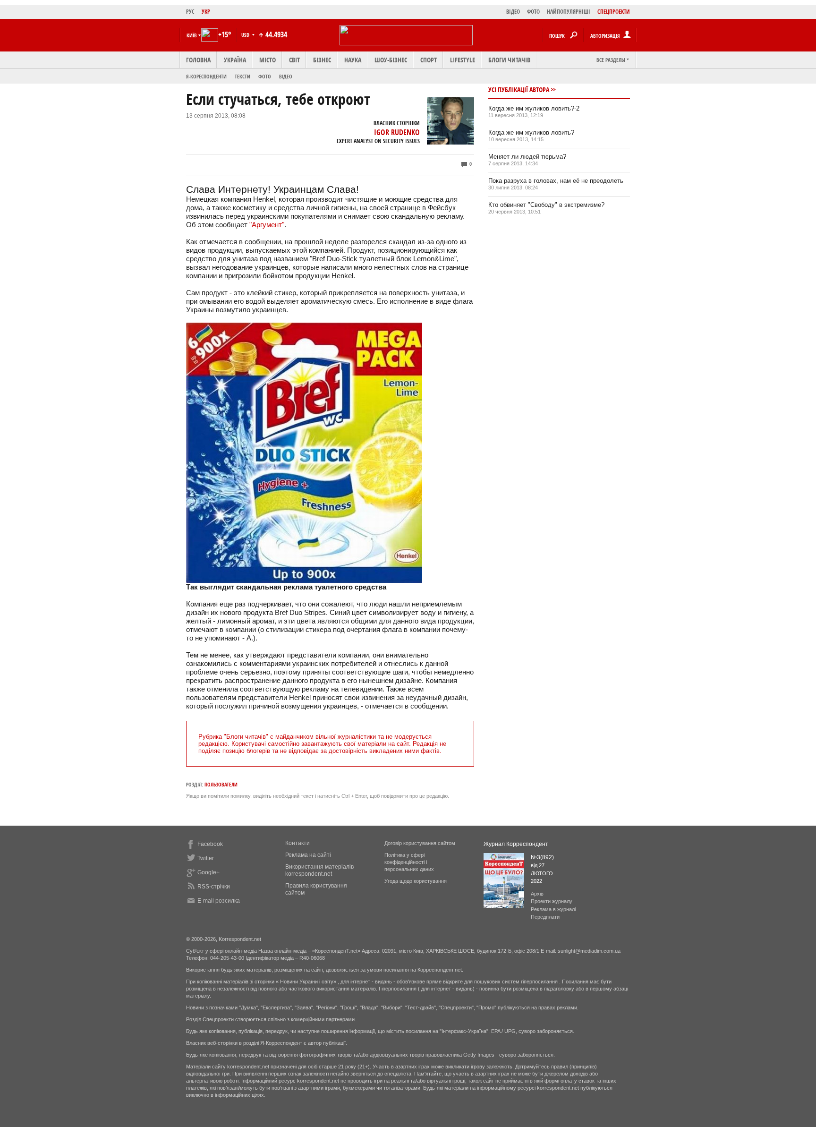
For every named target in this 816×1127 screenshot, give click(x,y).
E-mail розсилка (218, 900)
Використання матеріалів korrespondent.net (319, 870)
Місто (267, 59)
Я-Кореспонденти (206, 76)
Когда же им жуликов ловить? (531, 132)
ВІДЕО (513, 12)
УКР (206, 12)
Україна (235, 59)
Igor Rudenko (397, 132)
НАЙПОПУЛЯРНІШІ (568, 12)
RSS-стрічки (213, 886)
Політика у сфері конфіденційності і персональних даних (409, 862)
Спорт (428, 59)
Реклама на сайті (308, 855)
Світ (294, 59)
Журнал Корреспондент (516, 844)
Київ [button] (192, 35)
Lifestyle (462, 59)
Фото (264, 76)
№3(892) (542, 857)
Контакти (297, 843)
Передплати (545, 917)
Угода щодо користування (415, 881)
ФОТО (533, 12)
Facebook (210, 844)
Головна (198, 59)
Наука (352, 59)
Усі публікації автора (518, 89)
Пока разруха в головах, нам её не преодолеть (555, 180)
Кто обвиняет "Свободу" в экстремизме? (546, 204)
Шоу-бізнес (390, 59)
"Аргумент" (266, 225)
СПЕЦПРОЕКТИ (613, 12)
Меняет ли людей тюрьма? (527, 156)
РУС (190, 12)
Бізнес (322, 59)
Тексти (242, 76)
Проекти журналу (551, 901)
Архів (537, 893)
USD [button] (246, 34)
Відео (285, 76)
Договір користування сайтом (419, 843)
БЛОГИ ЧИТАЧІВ (509, 59)
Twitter (205, 858)
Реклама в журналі (553, 909)
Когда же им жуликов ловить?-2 (533, 108)
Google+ (208, 872)
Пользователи (221, 784)
